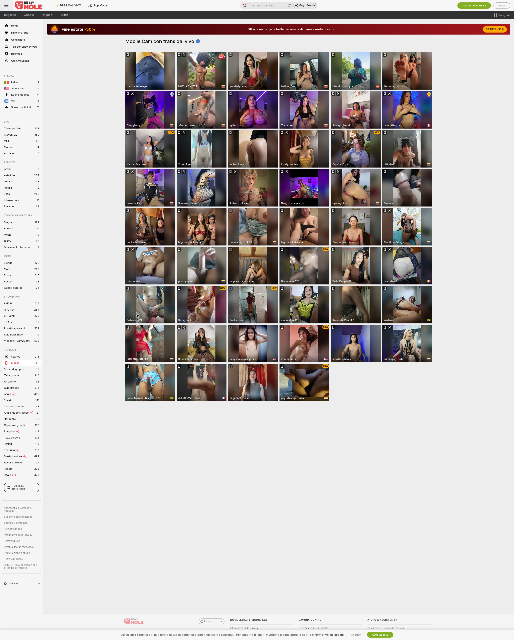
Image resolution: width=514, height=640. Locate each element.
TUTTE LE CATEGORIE (19, 488)
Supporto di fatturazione (18, 516)
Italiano (208, 621)
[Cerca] (290, 5)
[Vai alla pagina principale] (33, 5)
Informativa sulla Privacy (18, 535)
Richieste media (13, 529)
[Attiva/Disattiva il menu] (6, 5)
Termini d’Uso (12, 541)
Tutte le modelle (13, 559)
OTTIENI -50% (495, 29)
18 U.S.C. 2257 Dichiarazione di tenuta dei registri (20, 566)
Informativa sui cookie (328, 634)
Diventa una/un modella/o (19, 547)
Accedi (502, 5)
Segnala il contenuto (16, 522)
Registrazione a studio (17, 553)
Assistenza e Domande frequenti (17, 509)
